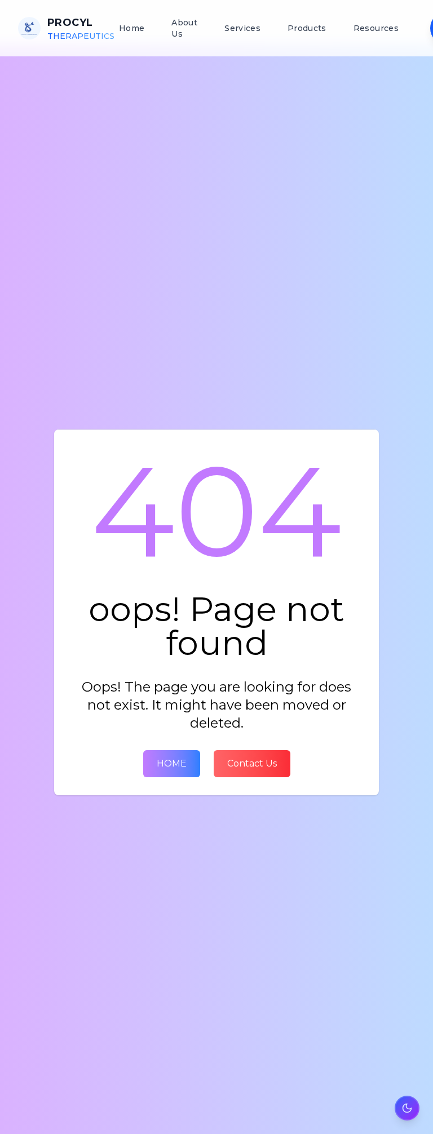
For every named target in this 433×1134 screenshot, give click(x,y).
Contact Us (252, 763)
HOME (172, 763)
